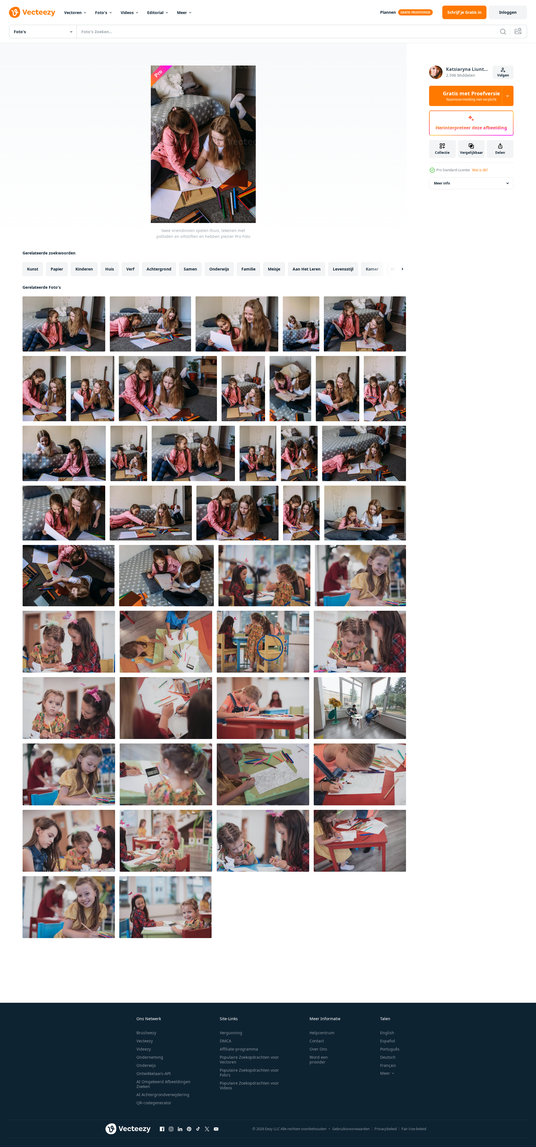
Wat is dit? (480, 170)
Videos (127, 12)
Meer (182, 12)
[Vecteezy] (32, 12)
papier (57, 269)
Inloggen (508, 12)
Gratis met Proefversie (471, 96)
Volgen (503, 75)
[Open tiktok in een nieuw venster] (198, 1128)
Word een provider (319, 1059)
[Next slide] (398, 269)
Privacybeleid (385, 1128)
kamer (372, 269)
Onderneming (149, 1057)
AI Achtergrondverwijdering (162, 1094)
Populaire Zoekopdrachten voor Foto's (249, 1072)
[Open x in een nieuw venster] (207, 1128)
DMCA (225, 1041)
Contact (317, 1041)
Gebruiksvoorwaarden (351, 1128)
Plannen (388, 12)
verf (130, 269)
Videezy (143, 1049)
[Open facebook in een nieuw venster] (162, 1128)
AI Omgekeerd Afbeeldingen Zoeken (163, 1084)
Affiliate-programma (239, 1049)
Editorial (155, 12)
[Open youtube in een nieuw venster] (216, 1128)
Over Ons (318, 1049)
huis (109, 269)
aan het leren (306, 269)
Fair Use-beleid (414, 1128)
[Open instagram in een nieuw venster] (171, 1128)
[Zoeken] (503, 31)
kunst (32, 269)
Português (390, 1049)
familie (248, 269)
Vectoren (73, 12)
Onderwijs (146, 1065)
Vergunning (231, 1032)
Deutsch (388, 1057)
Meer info (442, 183)
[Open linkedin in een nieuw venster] (180, 1128)
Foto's (101, 12)
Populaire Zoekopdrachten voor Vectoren (249, 1059)
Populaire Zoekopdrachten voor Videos (249, 1085)
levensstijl (343, 269)
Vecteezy (144, 1041)
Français (388, 1065)
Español (387, 1041)
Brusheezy (146, 1032)
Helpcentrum (322, 1032)
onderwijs (219, 269)
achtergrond (159, 269)
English (387, 1032)
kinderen (84, 269)
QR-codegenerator (153, 1102)
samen (190, 269)
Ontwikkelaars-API (153, 1073)
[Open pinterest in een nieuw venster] (189, 1128)
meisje (274, 269)
